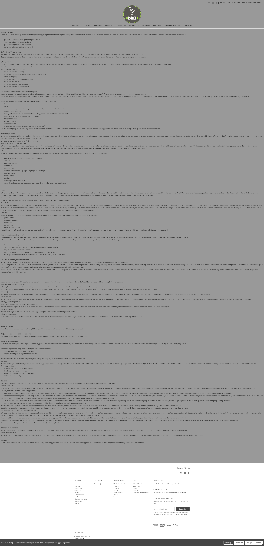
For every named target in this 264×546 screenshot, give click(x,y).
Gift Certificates (234, 2)
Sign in (244, 2)
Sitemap (77, 503)
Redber (116, 490)
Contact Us (187, 26)
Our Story (122, 26)
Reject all (239, 543)
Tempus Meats (118, 492)
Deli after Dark (144, 26)
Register (252, 2)
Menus (132, 26)
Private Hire (110, 26)
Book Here (98, 26)
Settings (228, 543)
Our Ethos (157, 26)
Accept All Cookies (254, 543)
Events (87, 26)
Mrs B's (116, 495)
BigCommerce (79, 532)
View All (116, 497)
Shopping (76, 26)
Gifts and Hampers (172, 26)
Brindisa (116, 488)
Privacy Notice (79, 538)
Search (222, 2)
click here (183, 493)
